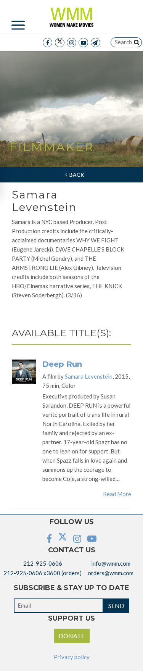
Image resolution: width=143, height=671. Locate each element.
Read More (117, 493)
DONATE (72, 635)
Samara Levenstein (88, 376)
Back (75, 174)
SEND (116, 605)
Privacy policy (72, 656)
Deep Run (62, 364)
